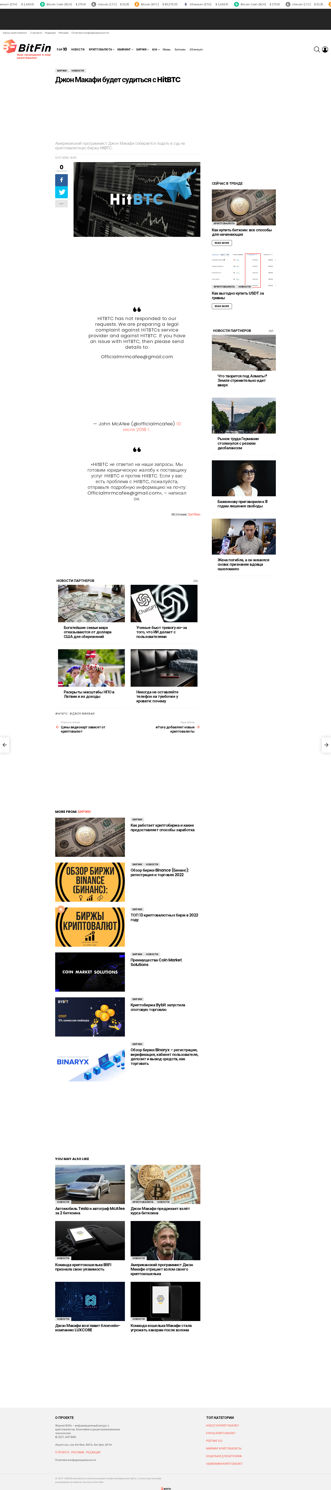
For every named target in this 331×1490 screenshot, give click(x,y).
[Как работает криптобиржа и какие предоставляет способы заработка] (90, 837)
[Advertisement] (165, 19)
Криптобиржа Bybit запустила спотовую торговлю (158, 1007)
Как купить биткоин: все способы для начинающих (242, 232)
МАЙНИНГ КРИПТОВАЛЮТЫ (223, 1448)
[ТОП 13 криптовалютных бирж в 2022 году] (90, 927)
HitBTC (63, 714)
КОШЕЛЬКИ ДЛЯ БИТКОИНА (224, 1456)
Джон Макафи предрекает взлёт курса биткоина (160, 1211)
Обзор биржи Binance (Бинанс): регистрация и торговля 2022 (160, 872)
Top (62, 49)
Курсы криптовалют (15, 33)
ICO (154, 49)
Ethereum (196, 49)
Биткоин (180, 49)
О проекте (36, 33)
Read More (222, 243)
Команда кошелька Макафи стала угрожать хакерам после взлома (161, 1328)
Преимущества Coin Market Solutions (156, 962)
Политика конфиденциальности (90, 33)
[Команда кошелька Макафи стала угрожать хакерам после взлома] (165, 1301)
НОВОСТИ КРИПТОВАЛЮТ (222, 1425)
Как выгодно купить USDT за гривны (238, 295)
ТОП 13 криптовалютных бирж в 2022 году (164, 917)
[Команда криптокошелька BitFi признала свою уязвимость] (90, 1240)
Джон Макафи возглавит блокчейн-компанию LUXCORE (87, 1328)
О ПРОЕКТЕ (62, 1452)
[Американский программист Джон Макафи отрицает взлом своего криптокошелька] (165, 1240)
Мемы (166, 49)
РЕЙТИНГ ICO (214, 1440)
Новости (77, 49)
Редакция (50, 33)
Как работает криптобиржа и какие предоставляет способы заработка (163, 827)
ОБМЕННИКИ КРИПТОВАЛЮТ (224, 1463)
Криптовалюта (100, 49)
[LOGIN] (325, 49)
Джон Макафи (83, 714)
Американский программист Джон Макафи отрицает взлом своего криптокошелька (162, 1269)
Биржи (141, 49)
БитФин (194, 514)
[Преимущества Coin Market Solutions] (90, 972)
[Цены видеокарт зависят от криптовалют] (4, 745)
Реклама (64, 33)
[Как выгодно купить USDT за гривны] (244, 271)
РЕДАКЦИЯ (93, 1452)
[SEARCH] (317, 49)
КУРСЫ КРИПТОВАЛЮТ (221, 1433)
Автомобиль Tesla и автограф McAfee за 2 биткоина (90, 1211)
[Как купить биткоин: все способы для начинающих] (244, 207)
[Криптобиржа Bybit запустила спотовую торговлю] (90, 1017)
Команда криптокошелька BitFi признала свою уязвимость (83, 1267)
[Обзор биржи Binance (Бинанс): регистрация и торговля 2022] (90, 882)
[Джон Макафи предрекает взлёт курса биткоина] (165, 1184)
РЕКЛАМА (77, 1452)
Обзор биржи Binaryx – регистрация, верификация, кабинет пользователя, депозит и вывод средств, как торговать (164, 1056)
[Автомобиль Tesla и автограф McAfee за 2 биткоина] (90, 1184)
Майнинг (124, 49)
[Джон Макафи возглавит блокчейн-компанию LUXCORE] (90, 1301)
